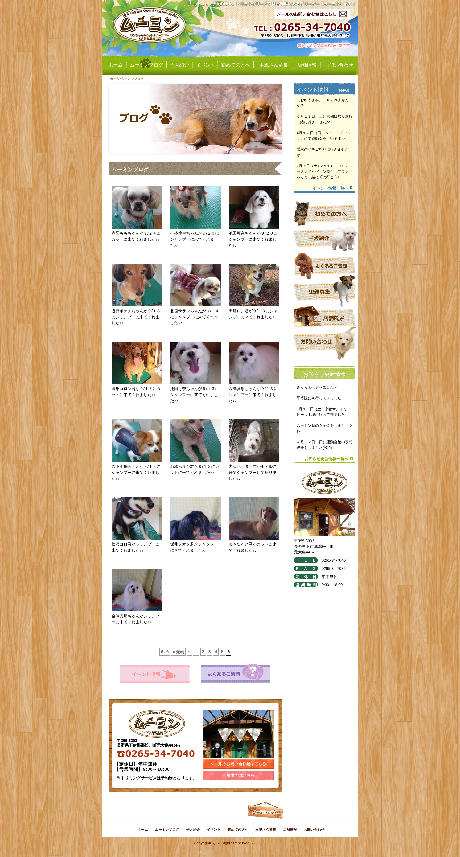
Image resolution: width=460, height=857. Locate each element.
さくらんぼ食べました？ (317, 387)
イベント (205, 65)
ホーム (115, 65)
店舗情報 (307, 65)
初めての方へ (235, 65)
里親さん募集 (273, 65)
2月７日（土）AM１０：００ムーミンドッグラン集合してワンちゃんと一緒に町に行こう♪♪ (324, 171)
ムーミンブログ (146, 65)
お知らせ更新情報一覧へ (326, 458)
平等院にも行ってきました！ (321, 398)
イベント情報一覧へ (330, 188)
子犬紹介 (179, 65)
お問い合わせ (339, 65)
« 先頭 (178, 651)
